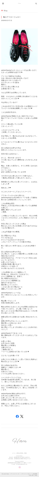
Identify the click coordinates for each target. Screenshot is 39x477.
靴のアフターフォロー (12, 17)
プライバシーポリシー (27, 473)
